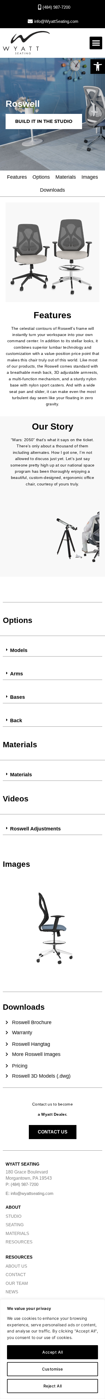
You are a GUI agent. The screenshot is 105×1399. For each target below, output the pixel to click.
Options (41, 177)
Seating (15, 1224)
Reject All (52, 1385)
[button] (97, 66)
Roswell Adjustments (35, 829)
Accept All (52, 1352)
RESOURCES (19, 1241)
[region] (52, 1349)
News (12, 1291)
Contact (16, 1274)
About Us (16, 1266)
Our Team (17, 1283)
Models (18, 650)
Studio (14, 1216)
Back (16, 720)
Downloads (52, 190)
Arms (16, 674)
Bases (17, 697)
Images (89, 177)
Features (17, 177)
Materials (65, 177)
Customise (52, 1369)
